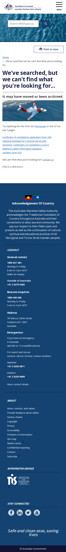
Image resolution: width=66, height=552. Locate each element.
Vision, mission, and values (21, 408)
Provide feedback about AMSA (23, 412)
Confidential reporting (18, 447)
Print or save (51, 49)
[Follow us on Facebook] (11, 513)
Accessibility (13, 430)
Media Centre (14, 443)
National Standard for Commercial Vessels (24, 141)
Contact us (48, 159)
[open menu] (59, 5)
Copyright (12, 421)
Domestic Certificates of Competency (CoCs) (25, 144)
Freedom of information (19, 434)
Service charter (15, 417)
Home (5, 57)
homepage (40, 126)
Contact (11, 451)
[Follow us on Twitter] (28, 513)
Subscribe (12, 456)
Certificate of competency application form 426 (26, 137)
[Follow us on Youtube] (37, 513)
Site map (11, 438)
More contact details (18, 384)
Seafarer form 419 (11, 152)
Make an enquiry (15, 274)
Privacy (11, 425)
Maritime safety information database (22, 148)
